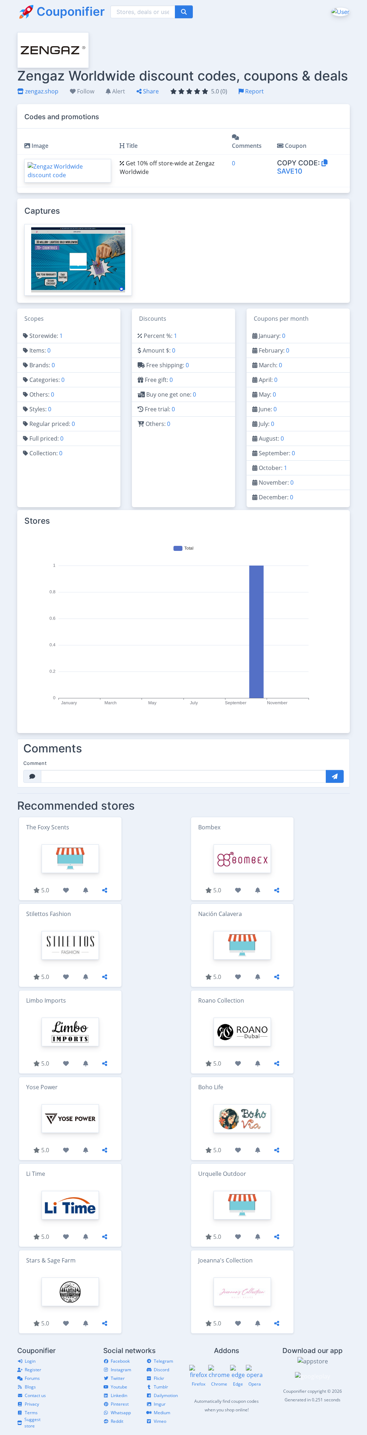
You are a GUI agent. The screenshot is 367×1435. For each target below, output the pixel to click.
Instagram (121, 1370)
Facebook (120, 1361)
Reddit (117, 1421)
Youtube (119, 1387)
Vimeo (160, 1421)
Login (30, 1361)
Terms (31, 1413)
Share (150, 91)
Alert (118, 91)
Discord (161, 1370)
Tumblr (161, 1387)
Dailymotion (166, 1395)
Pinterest (120, 1404)
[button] (339, 11)
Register (33, 1370)
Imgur (160, 1404)
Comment (35, 763)
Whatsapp (121, 1413)
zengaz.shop (41, 91)
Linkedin (119, 1395)
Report (254, 91)
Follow (85, 91)
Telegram (163, 1361)
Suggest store (32, 1422)
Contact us (35, 1395)
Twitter (118, 1378)
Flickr (159, 1378)
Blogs (30, 1387)
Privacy (32, 1404)
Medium (162, 1413)
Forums (32, 1378)
